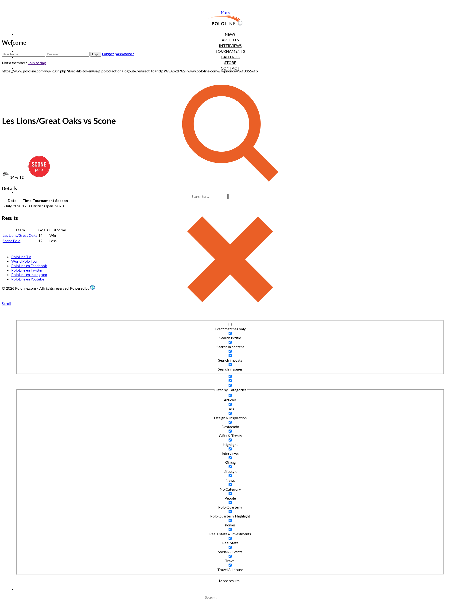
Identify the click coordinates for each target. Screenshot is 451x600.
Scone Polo (11, 240)
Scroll (6, 303)
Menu (225, 12)
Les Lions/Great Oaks (20, 235)
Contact (230, 68)
